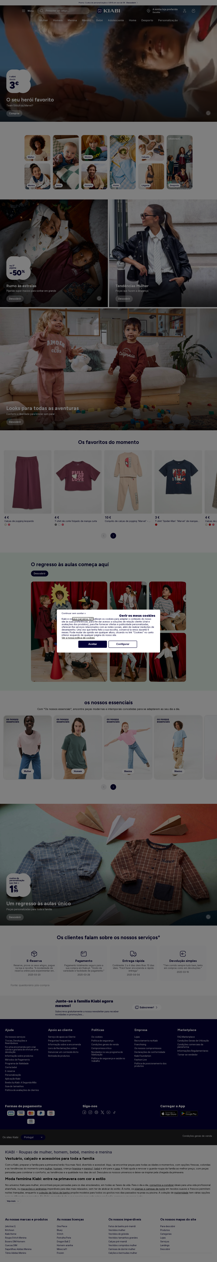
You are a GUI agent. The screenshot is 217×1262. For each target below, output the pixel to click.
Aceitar (92, 644)
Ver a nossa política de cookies (78, 637)
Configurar (122, 644)
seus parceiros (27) (83, 619)
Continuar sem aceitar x (74, 613)
